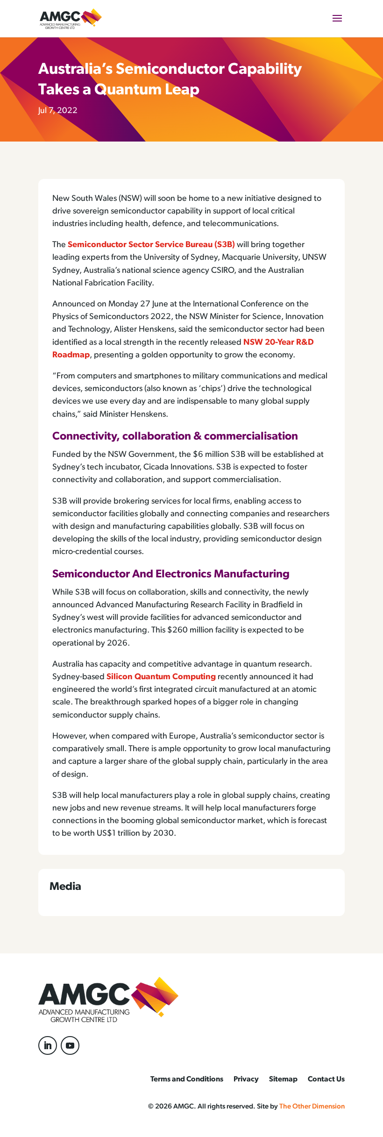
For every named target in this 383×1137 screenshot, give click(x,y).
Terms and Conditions (186, 1079)
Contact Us (326, 1079)
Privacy (246, 1079)
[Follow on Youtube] (70, 1045)
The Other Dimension (312, 1106)
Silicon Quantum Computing (161, 677)
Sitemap (283, 1079)
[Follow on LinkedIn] (47, 1045)
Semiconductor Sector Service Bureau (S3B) (151, 245)
